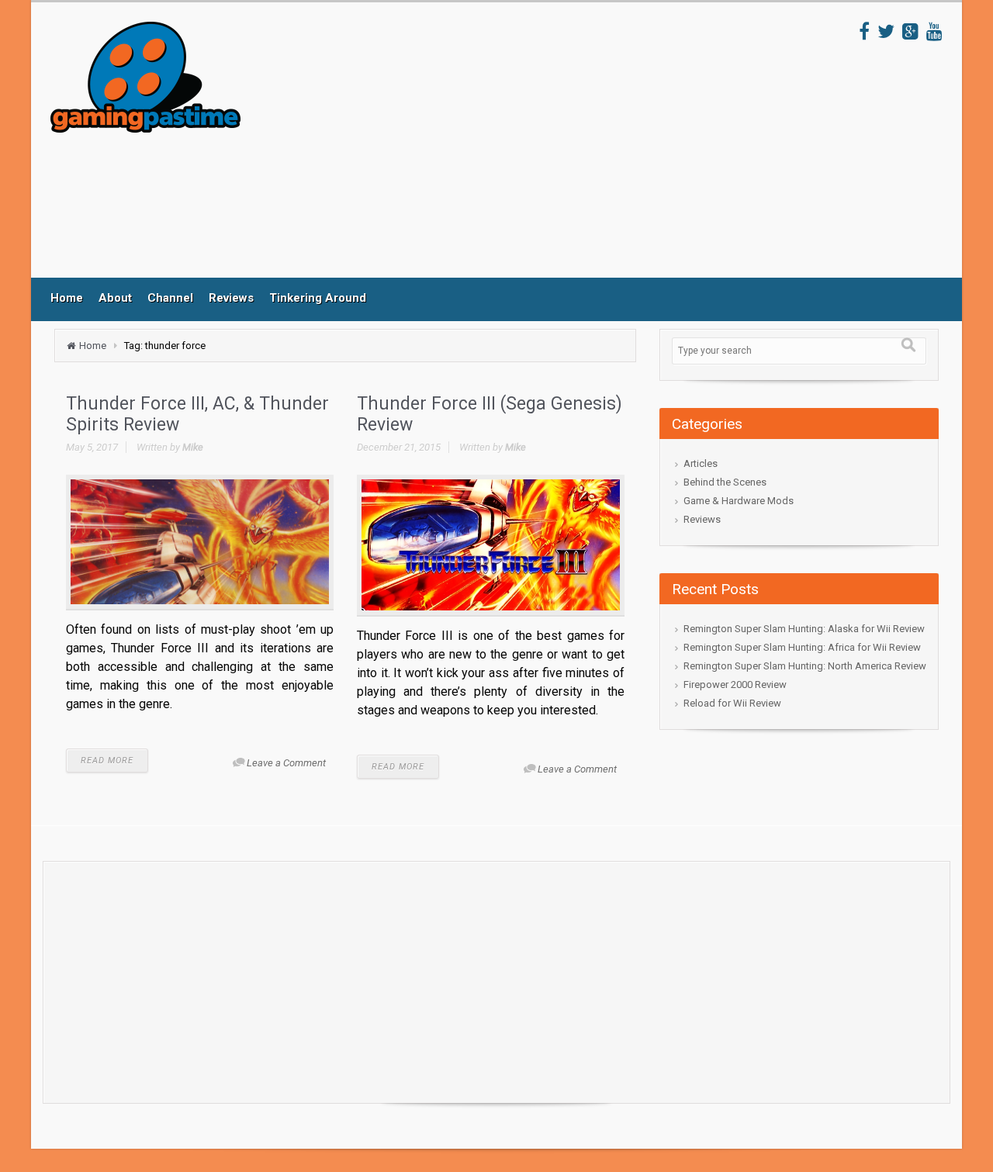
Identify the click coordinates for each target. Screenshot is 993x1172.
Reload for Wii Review (732, 703)
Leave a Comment (286, 763)
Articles (700, 463)
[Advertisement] (550, 149)
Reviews (231, 298)
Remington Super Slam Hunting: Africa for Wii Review (802, 647)
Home (66, 298)
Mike (192, 447)
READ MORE (107, 760)
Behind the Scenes (724, 482)
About (115, 298)
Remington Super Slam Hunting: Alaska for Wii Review (804, 628)
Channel (170, 298)
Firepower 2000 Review (735, 684)
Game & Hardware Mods (738, 500)
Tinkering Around (317, 298)
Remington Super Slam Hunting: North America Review (804, 666)
